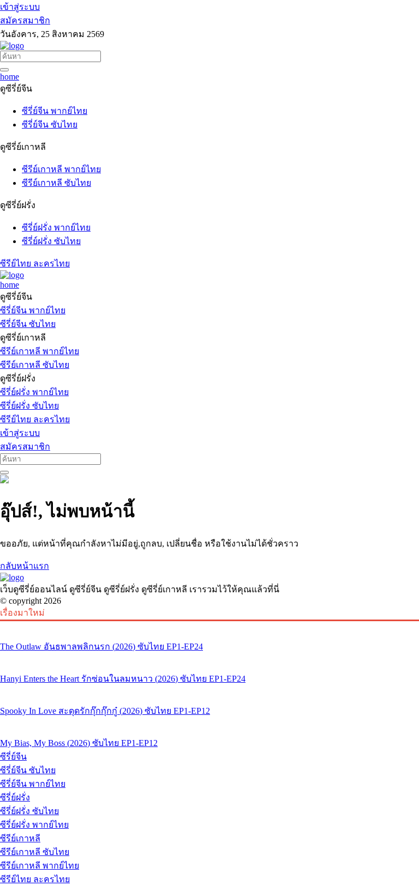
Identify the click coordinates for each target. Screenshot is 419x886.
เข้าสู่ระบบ (20, 6)
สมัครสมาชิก (25, 20)
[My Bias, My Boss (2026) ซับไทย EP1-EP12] (209, 722)
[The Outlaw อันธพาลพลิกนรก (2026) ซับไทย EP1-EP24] (209, 626)
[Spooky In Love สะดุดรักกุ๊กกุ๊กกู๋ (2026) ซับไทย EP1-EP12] (209, 690)
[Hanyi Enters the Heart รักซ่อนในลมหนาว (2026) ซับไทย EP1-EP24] (209, 658)
